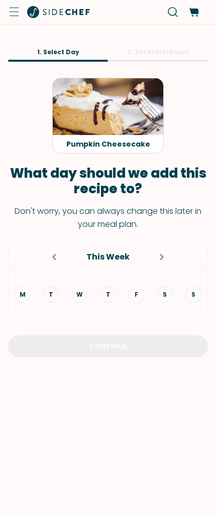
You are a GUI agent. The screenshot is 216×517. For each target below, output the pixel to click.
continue (108, 346)
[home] (58, 12)
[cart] (193, 12)
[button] (14, 12)
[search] (173, 12)
